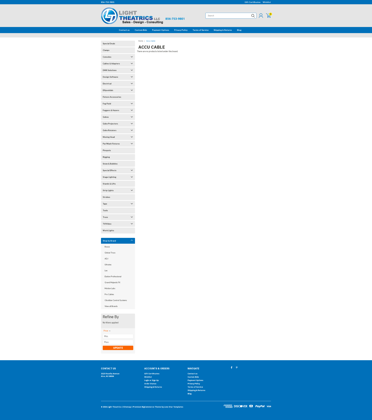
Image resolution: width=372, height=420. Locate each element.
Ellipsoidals (108, 90)
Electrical (107, 83)
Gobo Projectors (110, 123)
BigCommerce (148, 407)
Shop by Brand (109, 241)
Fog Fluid (107, 103)
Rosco (107, 247)
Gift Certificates (253, 2)
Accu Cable (150, 41)
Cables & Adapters (111, 63)
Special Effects (109, 170)
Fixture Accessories (112, 97)
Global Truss (110, 253)
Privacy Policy (180, 30)
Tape (105, 204)
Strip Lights (108, 190)
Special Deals (109, 43)
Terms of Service (201, 30)
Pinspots (107, 150)
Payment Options (160, 30)
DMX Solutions (110, 70)
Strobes (106, 197)
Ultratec (108, 264)
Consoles (107, 57)
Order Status (150, 384)
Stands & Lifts (109, 184)
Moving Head (109, 137)
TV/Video (107, 224)
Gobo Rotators (109, 130)
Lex (106, 270)
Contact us (124, 30)
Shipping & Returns (223, 30)
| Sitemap (126, 407)
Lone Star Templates (173, 407)
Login (146, 380)
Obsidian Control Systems (116, 300)
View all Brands (111, 306)
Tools (105, 210)
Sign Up (155, 380)
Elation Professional (113, 276)
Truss (105, 217)
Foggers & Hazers (111, 110)
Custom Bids (141, 30)
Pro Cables (109, 294)
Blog (239, 30)
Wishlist (267, 2)
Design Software (110, 77)
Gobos (106, 117)
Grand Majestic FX (112, 282)
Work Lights (108, 230)
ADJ (106, 258)
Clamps (106, 50)
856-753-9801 (107, 2)
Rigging (106, 157)
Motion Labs (110, 288)
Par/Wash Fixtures (111, 144)
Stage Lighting (109, 177)
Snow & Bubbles (110, 164)
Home (140, 41)
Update (118, 347)
